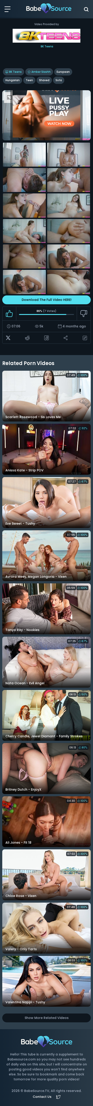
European (63, 72)
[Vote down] (84, 313)
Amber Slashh (41, 72)
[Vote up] (9, 313)
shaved (44, 80)
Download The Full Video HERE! (47, 299)
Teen (29, 80)
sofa (59, 80)
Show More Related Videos (47, 1018)
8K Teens (15, 72)
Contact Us (42, 1096)
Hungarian (12, 80)
